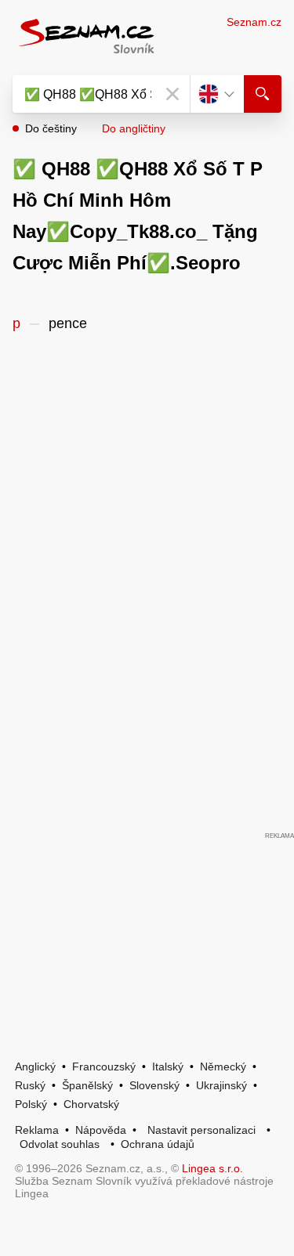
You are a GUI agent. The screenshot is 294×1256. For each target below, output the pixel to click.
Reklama (37, 1130)
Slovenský (154, 1085)
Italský (167, 1066)
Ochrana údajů (157, 1144)
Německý (223, 1066)
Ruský (30, 1085)
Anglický (35, 1066)
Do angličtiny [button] (133, 128)
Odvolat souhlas (60, 1144)
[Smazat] (172, 94)
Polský (31, 1104)
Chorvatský (91, 1104)
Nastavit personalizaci (201, 1130)
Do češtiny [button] (51, 128)
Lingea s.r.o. (212, 1168)
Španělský (87, 1085)
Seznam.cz (254, 22)
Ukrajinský (221, 1085)
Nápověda (100, 1130)
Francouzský (104, 1066)
